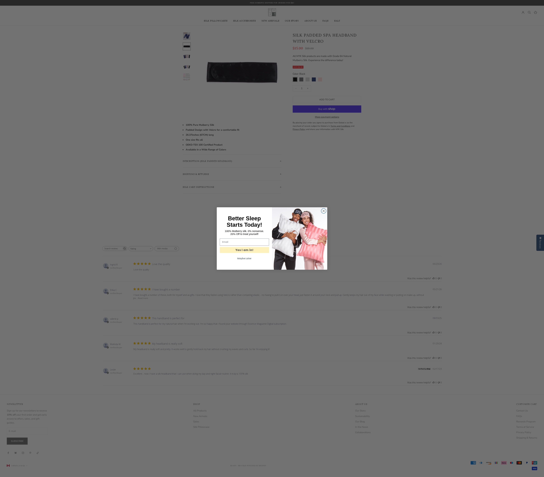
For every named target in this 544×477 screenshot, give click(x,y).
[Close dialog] (323, 210)
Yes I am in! (244, 250)
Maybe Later (244, 258)
